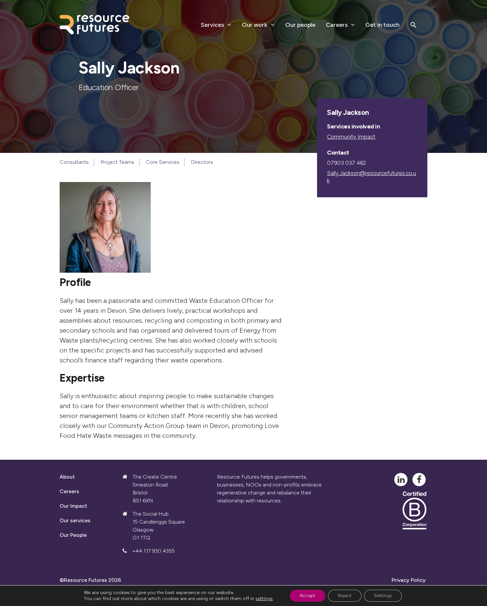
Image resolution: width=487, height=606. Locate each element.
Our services (75, 520)
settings (264, 598)
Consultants (74, 162)
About (67, 477)
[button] (413, 25)
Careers (337, 24)
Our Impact (73, 506)
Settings (383, 595)
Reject (345, 595)
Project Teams (117, 162)
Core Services (162, 162)
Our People (73, 535)
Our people (300, 24)
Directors (202, 162)
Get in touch (382, 24)
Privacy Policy (409, 580)
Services (212, 24)
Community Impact (351, 136)
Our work (254, 24)
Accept (307, 595)
